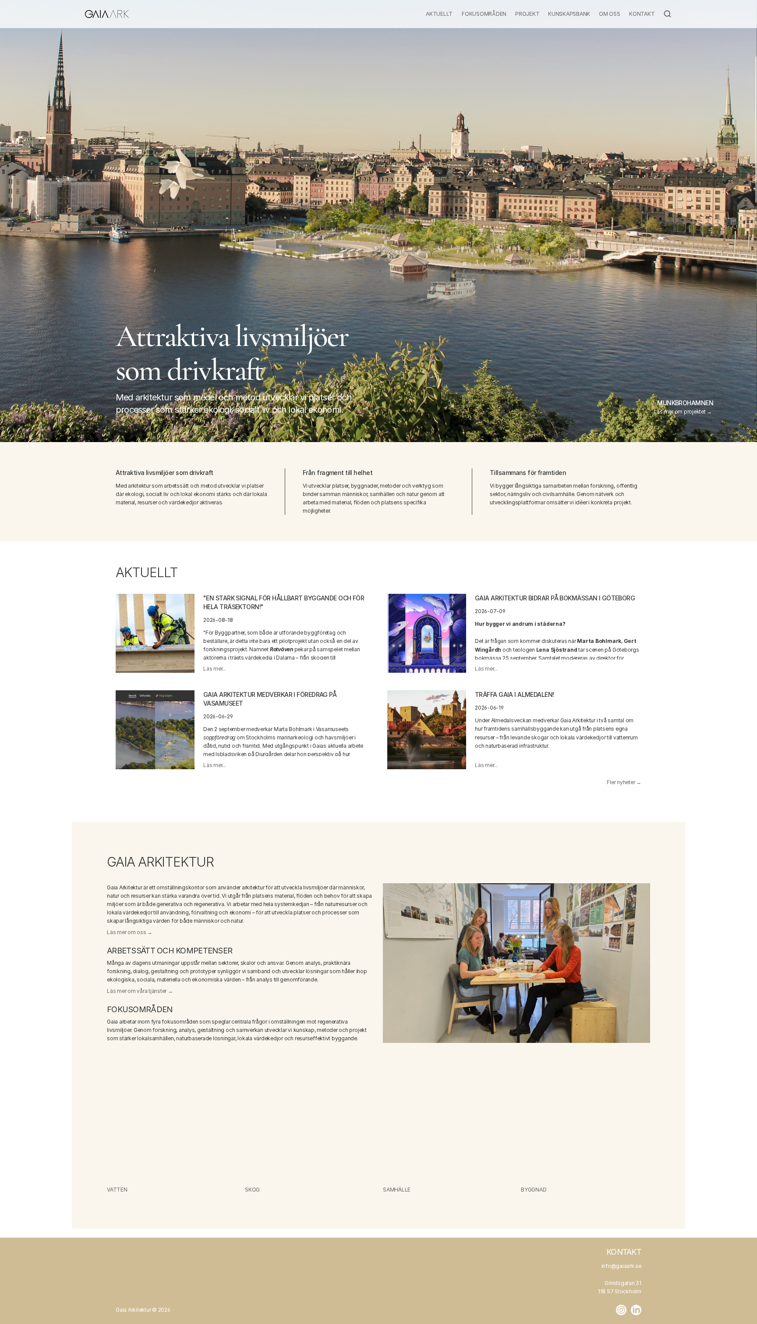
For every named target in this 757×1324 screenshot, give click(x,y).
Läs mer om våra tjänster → (140, 991)
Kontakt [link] (623, 1251)
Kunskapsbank (569, 14)
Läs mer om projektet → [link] (683, 411)
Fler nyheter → (624, 782)
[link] (155, 633)
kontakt (641, 14)
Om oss (609, 14)
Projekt (527, 14)
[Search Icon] (667, 14)
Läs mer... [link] (214, 668)
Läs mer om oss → (129, 932)
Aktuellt (439, 14)
